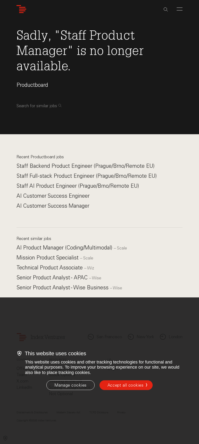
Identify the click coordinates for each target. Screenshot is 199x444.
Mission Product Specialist (48, 257)
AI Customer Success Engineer (53, 196)
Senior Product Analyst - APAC (53, 277)
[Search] (166, 9)
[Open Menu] (179, 9)
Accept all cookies (125, 385)
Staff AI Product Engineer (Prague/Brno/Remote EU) (78, 186)
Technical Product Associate (50, 267)
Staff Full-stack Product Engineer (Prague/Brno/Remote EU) (87, 176)
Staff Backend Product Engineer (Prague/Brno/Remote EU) (86, 166)
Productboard (32, 85)
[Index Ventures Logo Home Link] (21, 9)
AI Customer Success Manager (53, 206)
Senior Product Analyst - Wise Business (63, 287)
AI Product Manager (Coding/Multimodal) (65, 247)
